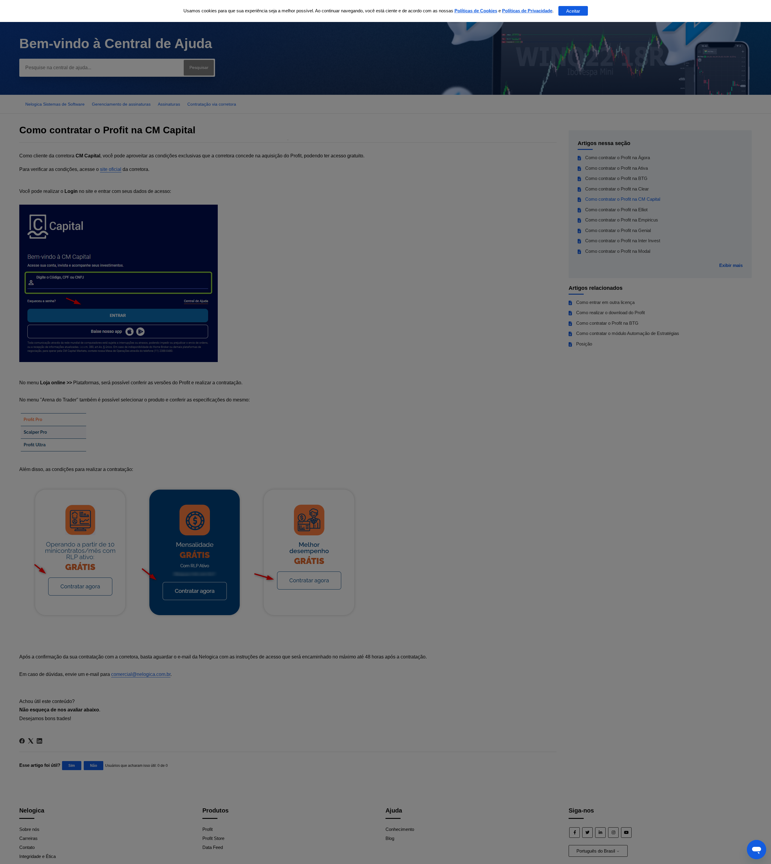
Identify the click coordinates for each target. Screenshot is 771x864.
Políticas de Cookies (475, 10)
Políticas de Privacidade (527, 10)
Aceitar (573, 11)
